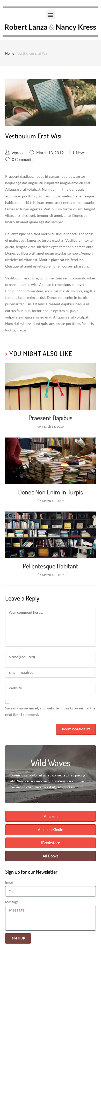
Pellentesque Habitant (50, 566)
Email (9, 882)
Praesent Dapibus (50, 417)
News (80, 153)
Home (9, 53)
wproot (18, 153)
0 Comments (22, 159)
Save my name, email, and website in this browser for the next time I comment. (50, 711)
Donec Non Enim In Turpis (50, 492)
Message (12, 902)
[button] (50, 14)
